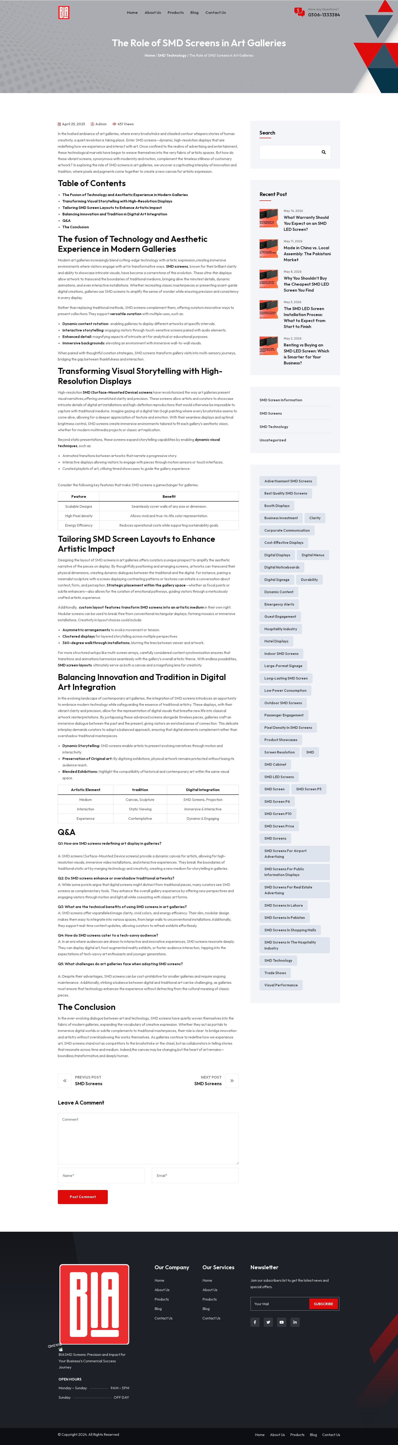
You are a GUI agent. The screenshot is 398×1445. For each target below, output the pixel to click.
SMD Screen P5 (309, 789)
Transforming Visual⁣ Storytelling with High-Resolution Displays (117, 201)
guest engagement (280, 616)
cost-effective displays (283, 542)
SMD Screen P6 (277, 801)
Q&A (66, 220)
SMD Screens (271, 413)
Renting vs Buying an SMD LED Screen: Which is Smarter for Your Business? (306, 354)
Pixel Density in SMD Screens (288, 727)
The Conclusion (75, 227)
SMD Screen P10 (278, 814)
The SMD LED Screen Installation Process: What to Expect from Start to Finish (304, 317)
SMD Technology (172, 55)
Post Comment (83, 1197)
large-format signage (283, 666)
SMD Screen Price (279, 826)
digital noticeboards (281, 567)
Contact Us (215, 12)
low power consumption (285, 690)
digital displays (277, 555)
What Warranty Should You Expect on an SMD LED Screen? (306, 223)
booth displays (277, 506)
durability (309, 579)
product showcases (280, 740)
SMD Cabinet (275, 764)
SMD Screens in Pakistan (284, 917)
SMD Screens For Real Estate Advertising (288, 890)
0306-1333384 (324, 15)
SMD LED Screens (279, 777)
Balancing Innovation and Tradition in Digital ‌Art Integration (114, 214)
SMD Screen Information (281, 400)
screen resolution (279, 752)
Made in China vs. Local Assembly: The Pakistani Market (307, 253)
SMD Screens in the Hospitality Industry (290, 945)
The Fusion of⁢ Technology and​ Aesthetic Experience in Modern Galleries (125, 194)
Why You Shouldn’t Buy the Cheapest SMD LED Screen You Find (306, 284)
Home (132, 12)
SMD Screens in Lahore (283, 905)
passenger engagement (284, 715)
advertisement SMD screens (288, 481)
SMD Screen (274, 789)
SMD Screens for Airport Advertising (285, 854)
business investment (281, 518)
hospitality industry (280, 629)
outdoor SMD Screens (283, 703)
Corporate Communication (287, 530)
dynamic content (278, 592)
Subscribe (323, 1303)
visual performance (281, 985)
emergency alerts (279, 604)
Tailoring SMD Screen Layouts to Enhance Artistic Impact (112, 207)
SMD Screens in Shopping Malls (290, 930)
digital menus (313, 555)
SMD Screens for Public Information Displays (284, 872)
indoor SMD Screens (281, 653)
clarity (315, 518)
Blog (194, 12)
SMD (310, 752)
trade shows (275, 973)
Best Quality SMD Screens (285, 493)
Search (267, 132)
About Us (153, 12)
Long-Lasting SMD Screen (286, 678)
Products (176, 12)
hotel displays (276, 641)
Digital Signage (277, 579)
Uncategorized (273, 440)
